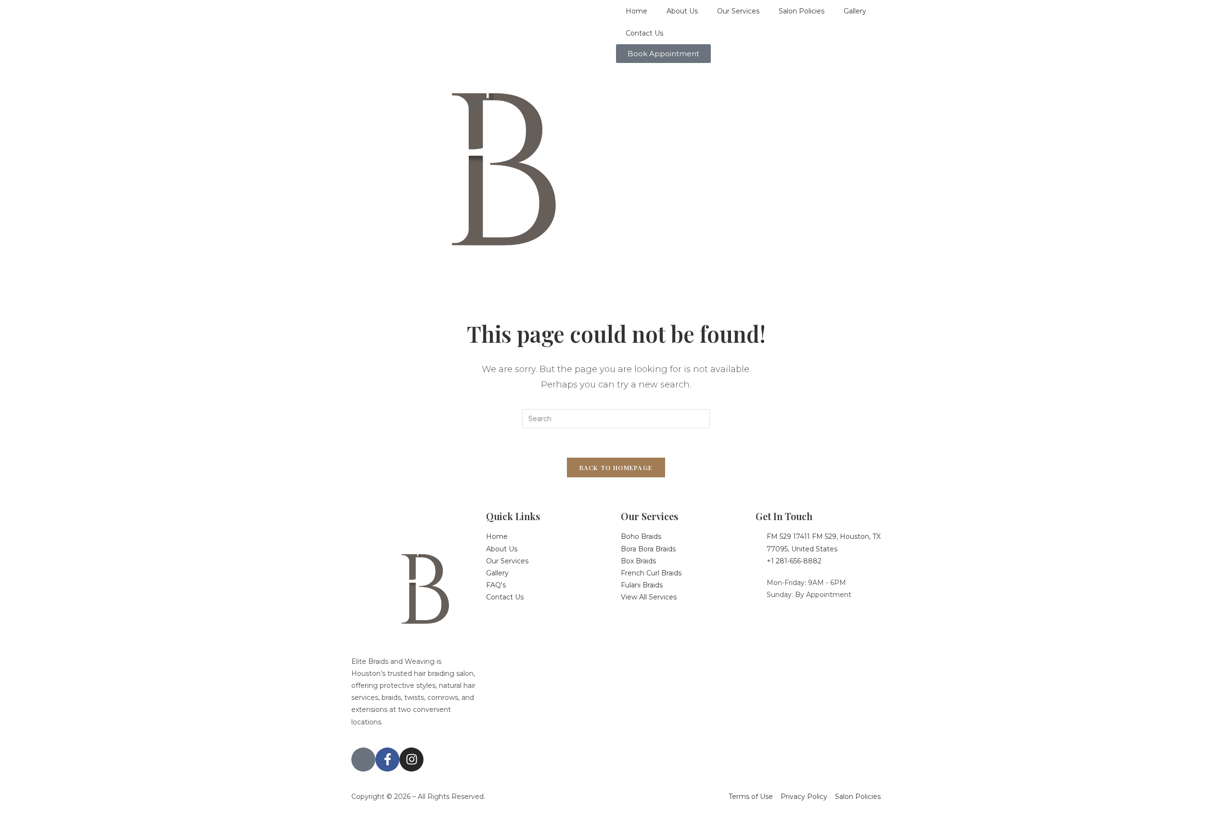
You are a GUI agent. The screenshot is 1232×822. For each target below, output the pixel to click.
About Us (682, 11)
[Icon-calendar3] (363, 759)
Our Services (738, 11)
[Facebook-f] (387, 759)
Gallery (855, 11)
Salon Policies (801, 11)
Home (636, 11)
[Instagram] (411, 759)
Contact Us (644, 33)
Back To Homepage (616, 467)
